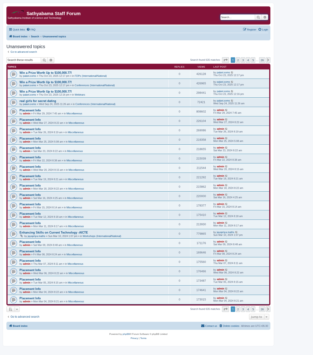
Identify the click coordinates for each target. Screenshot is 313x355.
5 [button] (253, 60)
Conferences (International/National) (95, 85)
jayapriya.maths (36, 236)
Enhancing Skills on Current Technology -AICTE (53, 232)
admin (26, 113)
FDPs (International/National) (91, 75)
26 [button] (262, 60)
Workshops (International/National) (102, 236)
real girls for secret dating (37, 101)
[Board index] (17, 11)
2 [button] (238, 60)
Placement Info (30, 110)
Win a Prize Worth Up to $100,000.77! (45, 72)
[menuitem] (31, 29)
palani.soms (29, 75)
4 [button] (248, 60)
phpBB (126, 334)
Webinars (80, 94)
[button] (225, 60)
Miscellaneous (74, 113)
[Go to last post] (232, 72)
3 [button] (243, 60)
